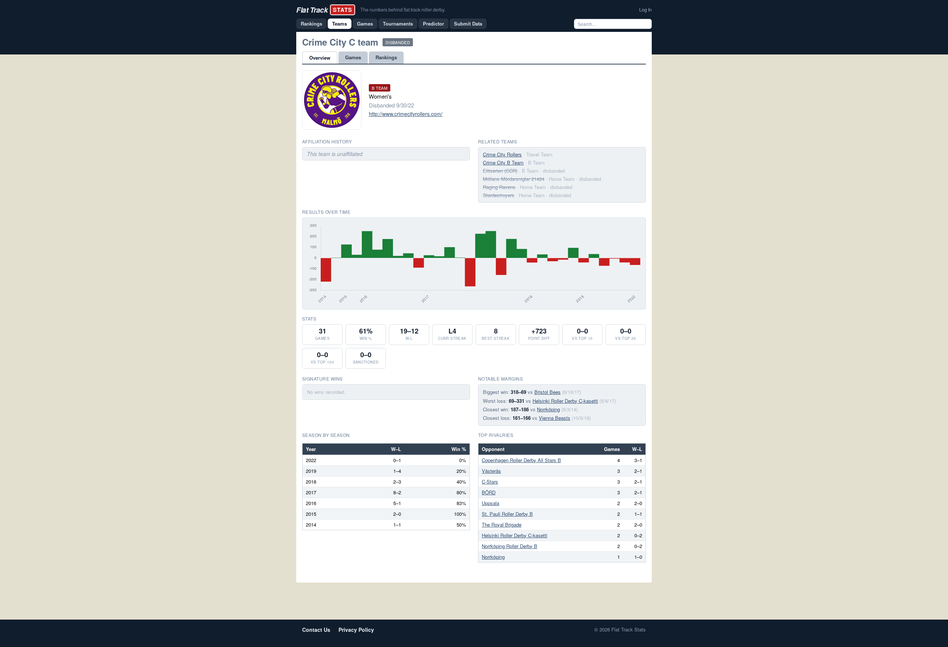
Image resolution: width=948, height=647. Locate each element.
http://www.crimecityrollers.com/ (406, 113)
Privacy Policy (356, 629)
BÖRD (488, 492)
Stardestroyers (498, 195)
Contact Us (316, 629)
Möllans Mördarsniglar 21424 (513, 178)
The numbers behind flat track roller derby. (402, 9)
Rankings (311, 23)
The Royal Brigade (501, 524)
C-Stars (490, 481)
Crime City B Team (503, 162)
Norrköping (548, 409)
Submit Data (468, 23)
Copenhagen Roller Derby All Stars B (521, 460)
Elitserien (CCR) (500, 170)
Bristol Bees (547, 391)
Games (365, 23)
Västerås (491, 470)
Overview (319, 57)
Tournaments (398, 23)
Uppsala (490, 503)
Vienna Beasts (554, 417)
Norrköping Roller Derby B (509, 546)
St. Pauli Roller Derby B (507, 513)
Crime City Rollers (502, 154)
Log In (645, 9)
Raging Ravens (499, 186)
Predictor (433, 23)
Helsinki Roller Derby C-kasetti (565, 400)
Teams (339, 23)
